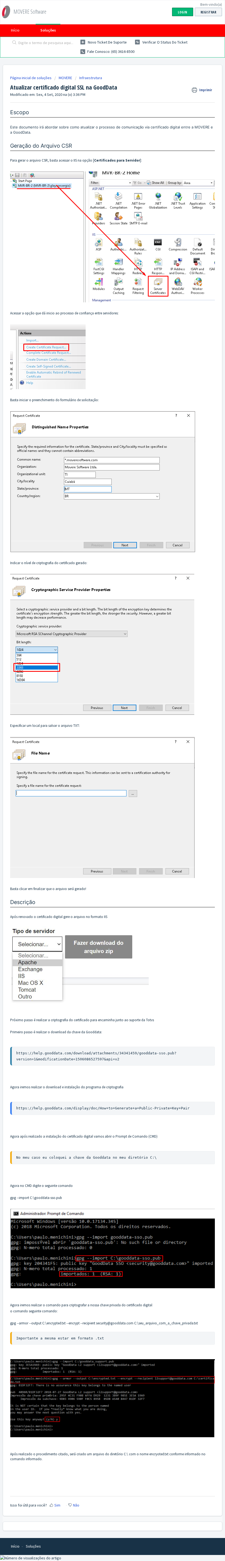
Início (15, 30)
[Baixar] (102, 802)
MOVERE (65, 77)
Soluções (48, 30)
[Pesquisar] (13, 43)
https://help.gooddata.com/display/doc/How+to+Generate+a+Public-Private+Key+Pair (103, 1108)
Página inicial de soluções (31, 77)
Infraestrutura (90, 77)
